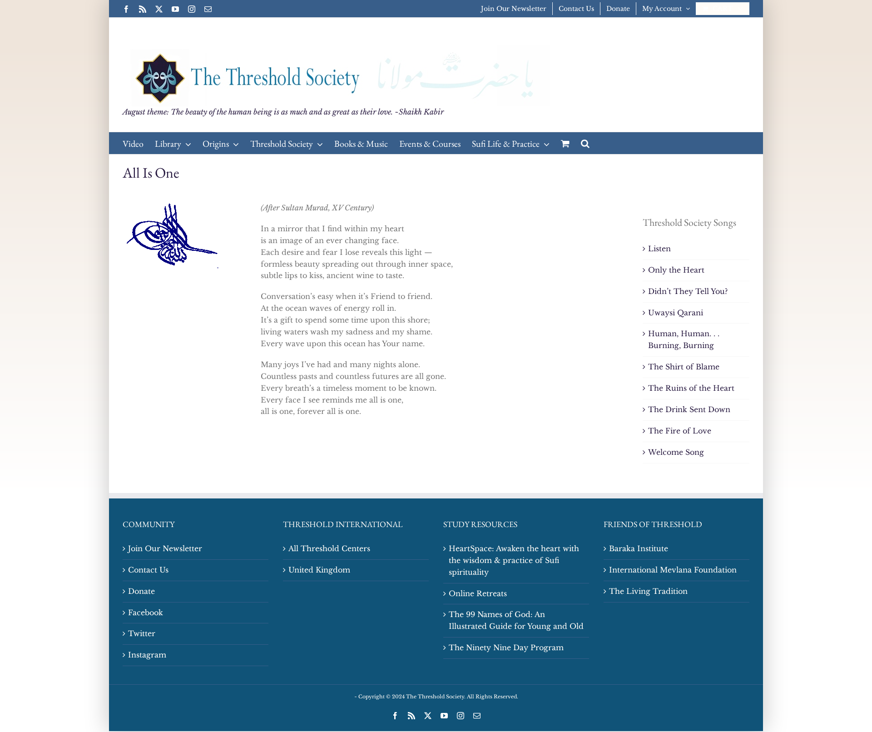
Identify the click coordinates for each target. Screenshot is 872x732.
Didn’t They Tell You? (688, 291)
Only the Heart (676, 269)
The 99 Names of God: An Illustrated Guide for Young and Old (516, 620)
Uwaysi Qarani (675, 312)
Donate (141, 591)
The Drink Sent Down (689, 409)
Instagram (147, 654)
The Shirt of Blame (683, 366)
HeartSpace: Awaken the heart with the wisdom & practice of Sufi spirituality (514, 560)
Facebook (145, 612)
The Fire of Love (679, 430)
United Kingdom (319, 569)
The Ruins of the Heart (691, 388)
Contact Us (148, 569)
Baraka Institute (638, 548)
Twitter (141, 633)
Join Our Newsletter (165, 548)
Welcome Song (676, 452)
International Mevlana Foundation (673, 569)
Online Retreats (478, 593)
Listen (659, 248)
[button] (585, 143)
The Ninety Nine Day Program (506, 647)
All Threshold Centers (329, 548)
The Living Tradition (648, 591)
